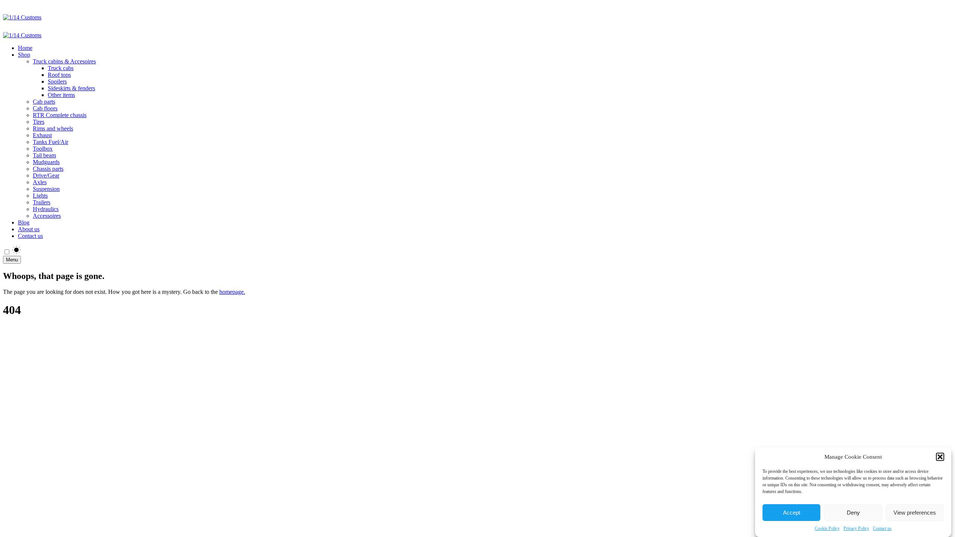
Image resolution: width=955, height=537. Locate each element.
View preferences (914, 512)
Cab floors (45, 108)
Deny (853, 512)
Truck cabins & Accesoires (64, 61)
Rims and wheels (53, 128)
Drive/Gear (46, 175)
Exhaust (42, 135)
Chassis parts (48, 169)
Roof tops (59, 75)
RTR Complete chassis (60, 115)
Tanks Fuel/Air (50, 142)
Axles (40, 182)
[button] (940, 457)
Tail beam (44, 155)
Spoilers (57, 81)
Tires (38, 122)
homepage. (232, 292)
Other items (61, 95)
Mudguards (46, 162)
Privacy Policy (856, 528)
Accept (791, 512)
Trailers (41, 202)
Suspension (46, 189)
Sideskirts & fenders (71, 88)
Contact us (882, 528)
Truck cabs (60, 68)
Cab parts (44, 101)
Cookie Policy (827, 528)
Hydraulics (46, 209)
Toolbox (43, 148)
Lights (40, 195)
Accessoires (47, 216)
